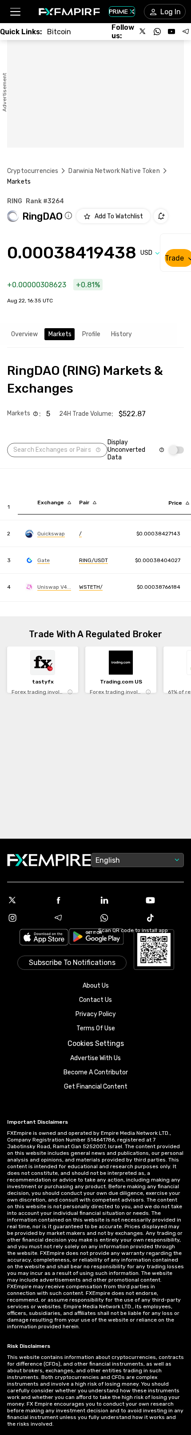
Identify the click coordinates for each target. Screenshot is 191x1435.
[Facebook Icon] (72, 900)
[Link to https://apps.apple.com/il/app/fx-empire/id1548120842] (44, 938)
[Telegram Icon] (72, 917)
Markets (60, 334)
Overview (24, 334)
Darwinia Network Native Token (113, 171)
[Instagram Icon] (26, 917)
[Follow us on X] (143, 31)
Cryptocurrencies (32, 171)
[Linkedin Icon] (118, 900)
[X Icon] (26, 900)
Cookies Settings (96, 1043)
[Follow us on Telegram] (185, 31)
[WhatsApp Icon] (118, 917)
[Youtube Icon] (164, 900)
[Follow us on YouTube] (171, 31)
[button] (14, 11)
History (121, 334)
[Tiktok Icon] (164, 917)
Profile (91, 334)
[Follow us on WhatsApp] (157, 31)
